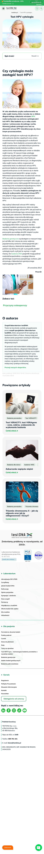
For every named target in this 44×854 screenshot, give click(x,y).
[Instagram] (14, 710)
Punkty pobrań (6, 635)
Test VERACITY (30, 418)
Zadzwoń (7, 847)
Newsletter (5, 694)
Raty (3, 645)
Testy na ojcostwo (7, 648)
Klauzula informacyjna (9, 687)
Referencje (5, 589)
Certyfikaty (5, 582)
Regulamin (5, 680)
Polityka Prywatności (8, 684)
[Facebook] (9, 710)
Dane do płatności (7, 642)
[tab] (3, 8)
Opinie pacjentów (7, 592)
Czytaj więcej (12, 431)
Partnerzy (4, 602)
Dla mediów (5, 612)
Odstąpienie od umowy (13, 699)
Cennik (3, 638)
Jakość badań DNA (7, 586)
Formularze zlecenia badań (10, 632)
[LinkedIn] (3, 710)
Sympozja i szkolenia (8, 595)
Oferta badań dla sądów (9, 609)
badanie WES (29, 465)
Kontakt (4, 690)
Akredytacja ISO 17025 (9, 579)
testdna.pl (14, 12)
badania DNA (16, 254)
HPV (33, 116)
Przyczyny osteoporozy (15, 305)
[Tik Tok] (19, 710)
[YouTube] (25, 710)
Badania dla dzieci (13, 465)
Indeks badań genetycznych (10, 660)
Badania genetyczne (10, 239)
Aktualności (5, 615)
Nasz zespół (5, 599)
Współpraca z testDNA (9, 605)
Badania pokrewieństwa (9, 664)
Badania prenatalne (14, 418)
